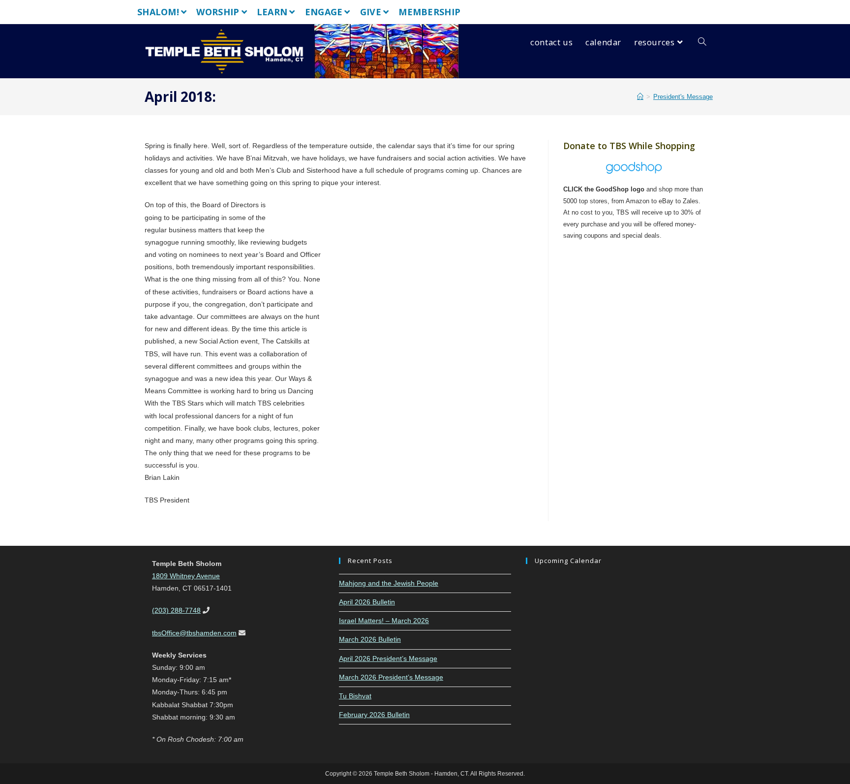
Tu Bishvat (355, 696)
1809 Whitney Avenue (186, 576)
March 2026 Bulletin (370, 639)
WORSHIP (217, 12)
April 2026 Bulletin (367, 602)
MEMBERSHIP (429, 12)
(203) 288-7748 (176, 610)
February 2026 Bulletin (374, 715)
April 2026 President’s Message (388, 658)
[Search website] (702, 42)
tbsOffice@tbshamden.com (194, 633)
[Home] (640, 96)
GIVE (370, 12)
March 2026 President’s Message (391, 677)
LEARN (272, 12)
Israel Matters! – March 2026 (384, 621)
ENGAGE (324, 12)
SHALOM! (158, 12)
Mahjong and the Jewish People (388, 583)
